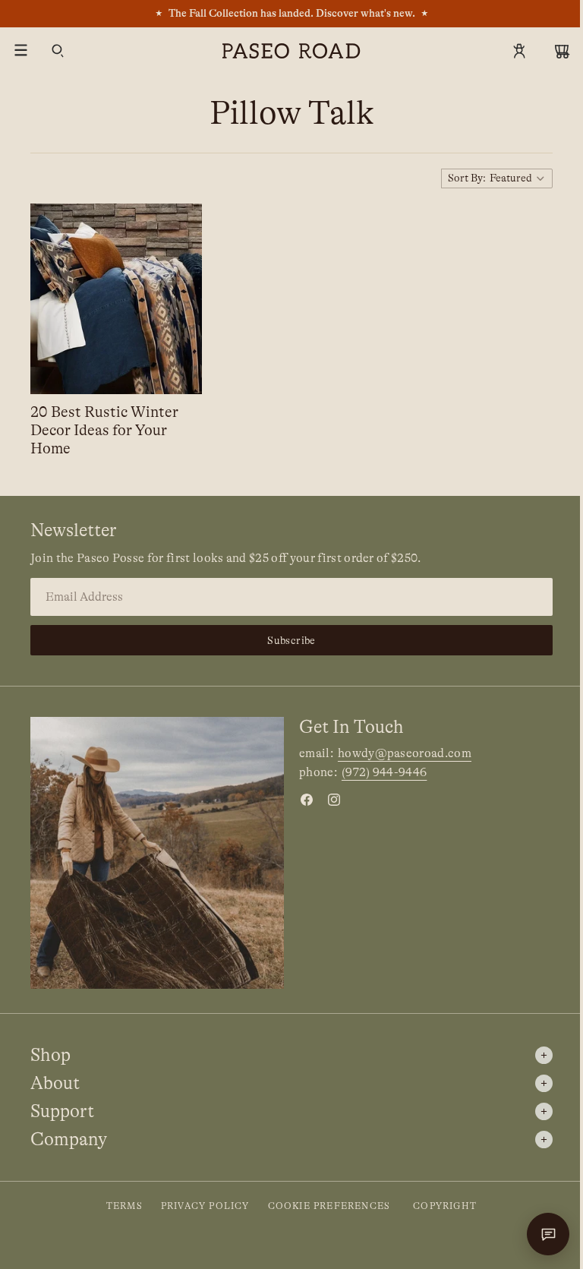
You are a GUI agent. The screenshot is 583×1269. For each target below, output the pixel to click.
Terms (120, 1206)
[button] (489, 178)
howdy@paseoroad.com (401, 757)
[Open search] (57, 51)
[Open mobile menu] (21, 51)
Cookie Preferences (325, 1206)
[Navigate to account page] (519, 51)
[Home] (291, 51)
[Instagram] (330, 803)
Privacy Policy (201, 1206)
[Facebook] (302, 803)
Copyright (441, 1206)
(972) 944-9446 (380, 777)
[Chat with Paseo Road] (540, 1234)
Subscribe (287, 645)
